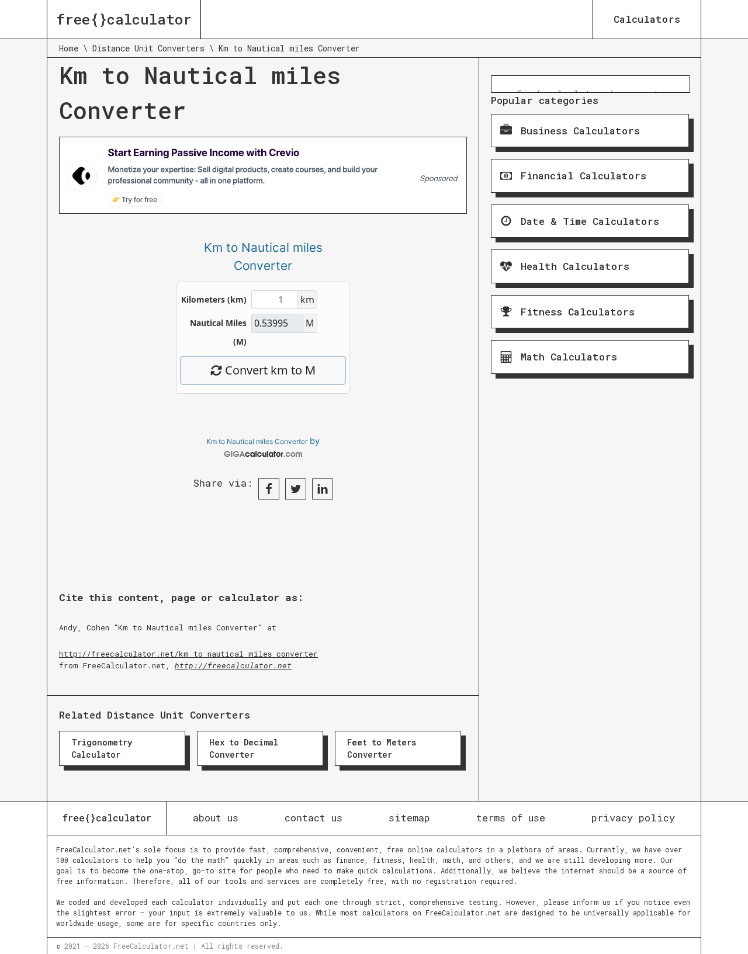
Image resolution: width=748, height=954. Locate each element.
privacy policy (633, 817)
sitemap (409, 817)
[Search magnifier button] (499, 84)
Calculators (647, 19)
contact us (313, 817)
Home (68, 48)
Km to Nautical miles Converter (256, 441)
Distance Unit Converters (148, 48)
